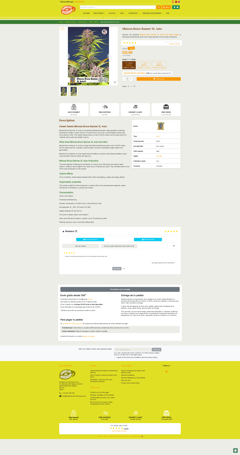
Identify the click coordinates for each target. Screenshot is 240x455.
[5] (135, 42)
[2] (127, 42)
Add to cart (158, 79)
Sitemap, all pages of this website (102, 395)
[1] (124, 42)
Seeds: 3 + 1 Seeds (129, 59)
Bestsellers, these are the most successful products (101, 380)
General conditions (127, 375)
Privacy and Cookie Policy (130, 383)
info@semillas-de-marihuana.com (74, 396)
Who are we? (126, 380)
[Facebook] (166, 371)
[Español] (173, 2)
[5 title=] (177, 231)
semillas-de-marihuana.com (72, 323)
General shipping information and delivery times (133, 371)
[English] (179, 2)
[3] (130, 42)
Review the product (90, 239)
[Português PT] (176, 2)
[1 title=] (165, 231)
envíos (90, 299)
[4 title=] (174, 231)
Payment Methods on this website (133, 378)
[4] (132, 42)
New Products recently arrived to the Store (103, 376)
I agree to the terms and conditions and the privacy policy (136, 357)
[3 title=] (171, 231)
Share (128, 86)
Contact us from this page (99, 392)
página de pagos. (89, 336)
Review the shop (148, 239)
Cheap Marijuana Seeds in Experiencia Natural (103, 371)
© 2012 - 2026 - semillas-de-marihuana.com (113, 436)
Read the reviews (174, 44)
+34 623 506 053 (68, 393)
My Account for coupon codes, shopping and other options (101, 403)
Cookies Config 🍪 (136, 436)
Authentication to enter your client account (102, 398)
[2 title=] (168, 231)
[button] (166, 7)
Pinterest (134, 86)
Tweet (131, 86)
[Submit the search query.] (81, 7)
